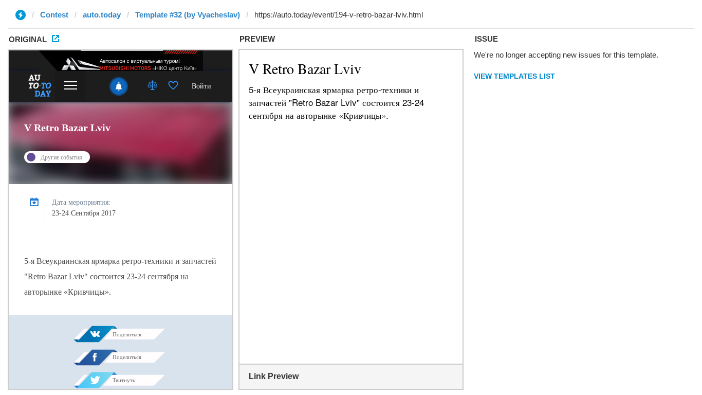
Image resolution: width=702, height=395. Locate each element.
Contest (54, 14)
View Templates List (514, 76)
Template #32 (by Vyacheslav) (187, 14)
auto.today (102, 14)
